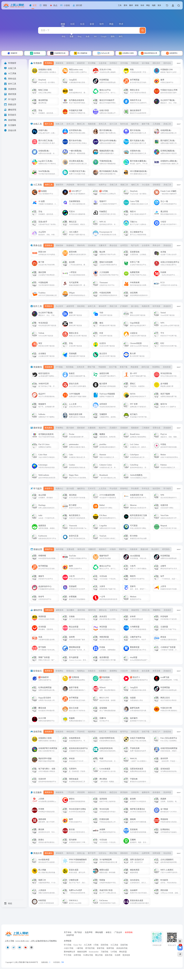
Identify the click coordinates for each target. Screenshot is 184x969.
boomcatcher (94, 952)
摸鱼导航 (108, 955)
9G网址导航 (88, 955)
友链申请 (70, 935)
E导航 (96, 945)
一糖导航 (79, 948)
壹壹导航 (100, 948)
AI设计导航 (68, 948)
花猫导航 (124, 945)
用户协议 (78, 932)
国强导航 (104, 945)
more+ (179, 63)
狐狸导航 (110, 948)
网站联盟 (123, 952)
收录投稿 (129, 932)
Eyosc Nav (78, 945)
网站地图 (99, 932)
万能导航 (104, 952)
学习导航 (67, 945)
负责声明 (88, 932)
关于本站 (67, 932)
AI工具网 (87, 945)
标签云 (109, 932)
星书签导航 (90, 948)
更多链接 (126, 955)
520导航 (113, 952)
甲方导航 (67, 955)
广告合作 (118, 932)
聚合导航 (99, 955)
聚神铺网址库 (69, 952)
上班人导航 (18, 962)
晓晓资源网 (82, 952)
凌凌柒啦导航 (122, 948)
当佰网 (117, 955)
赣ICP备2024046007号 (30, 962)
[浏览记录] (167, 5)
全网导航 (77, 955)
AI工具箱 (114, 945)
